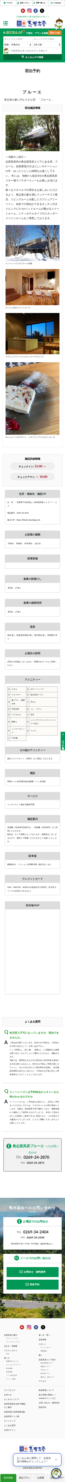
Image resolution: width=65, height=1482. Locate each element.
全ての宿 (56, 33)
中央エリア (44, 1370)
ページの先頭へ (63, 743)
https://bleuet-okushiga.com (28, 520)
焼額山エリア (45, 1366)
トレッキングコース (13, 1365)
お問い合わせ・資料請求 (49, 1403)
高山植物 (9, 1368)
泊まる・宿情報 (10, 1346)
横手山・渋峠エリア (48, 1377)
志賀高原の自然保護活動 (14, 1412)
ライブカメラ (9, 1390)
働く (40, 1355)
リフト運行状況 (11, 1375)
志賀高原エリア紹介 (47, 1360)
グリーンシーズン (12, 1338)
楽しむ (7, 1358)
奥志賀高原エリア (47, 1363)
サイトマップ (9, 1421)
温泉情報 (42, 1340)
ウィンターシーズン (13, 1342)
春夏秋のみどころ (12, 1361)
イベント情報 (10, 1379)
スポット (42, 1344)
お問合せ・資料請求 (35, 1272)
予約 (7, 1354)
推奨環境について (46, 1390)
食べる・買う (44, 1335)
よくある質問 (9, 1425)
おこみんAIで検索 (34, 57)
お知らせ (8, 1395)
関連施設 (44, 1351)
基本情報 (8, 1478)
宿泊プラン (24, 1478)
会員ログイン (9, 1430)
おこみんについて (11, 1399)
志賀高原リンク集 (11, 1416)
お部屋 (40, 1478)
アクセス (9, 3)
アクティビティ (10, 1351)
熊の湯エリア (45, 1373)
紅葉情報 (9, 1372)
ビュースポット (46, 1347)
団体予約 (35, 1284)
